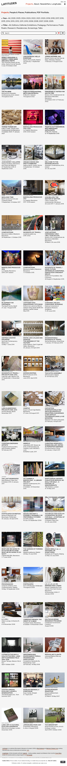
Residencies (22, 28)
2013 (12, 21)
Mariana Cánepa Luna (52, 748)
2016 (62, 18)
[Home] (9, 5)
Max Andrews (40, 748)
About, (37, 4)
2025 (18, 18)
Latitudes (4, 748)
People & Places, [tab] (17, 13)
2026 (13, 18)
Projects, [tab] (5, 13)
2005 (51, 21)
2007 (41, 21)
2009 (31, 21)
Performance (52, 25)
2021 (38, 18)
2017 (57, 18)
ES (65, 2)
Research (12, 28)
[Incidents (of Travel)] (33, 222)
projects (25, 753)
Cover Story (58, 753)
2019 (48, 18)
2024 (23, 18)
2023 (28, 18)
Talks (40, 28)
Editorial (23, 25)
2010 (26, 21)
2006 (46, 21)
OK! (63, 762)
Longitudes (56, 4)
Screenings (32, 28)
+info (28, 750)
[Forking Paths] (33, 539)
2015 (3, 21)
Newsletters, (46, 4)
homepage (29, 755)
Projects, (30, 4)
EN (62, 2)
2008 (36, 21)
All (9, 18)
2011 (21, 21)
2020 (43, 18)
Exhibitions (32, 25)
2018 (53, 18)
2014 (8, 21)
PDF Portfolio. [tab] (43, 13)
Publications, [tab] (30, 13)
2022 (33, 18)
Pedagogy (41, 25)
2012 (17, 21)
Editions (15, 25)
